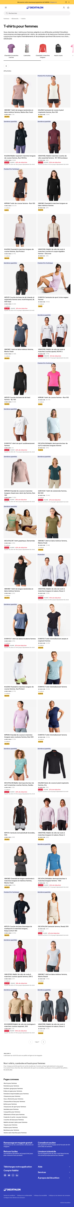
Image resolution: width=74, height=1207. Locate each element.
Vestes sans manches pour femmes (15, 1132)
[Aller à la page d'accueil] (34, 7)
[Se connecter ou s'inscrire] (64, 7)
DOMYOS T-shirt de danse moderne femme (20, 639)
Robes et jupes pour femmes (13, 1091)
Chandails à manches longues (43, 56)
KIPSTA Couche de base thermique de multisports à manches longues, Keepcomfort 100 (18, 929)
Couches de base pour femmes (14, 1119)
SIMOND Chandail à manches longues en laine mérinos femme (53, 204)
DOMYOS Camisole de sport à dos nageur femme (53, 298)
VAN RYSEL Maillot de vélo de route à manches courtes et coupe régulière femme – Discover (51, 251)
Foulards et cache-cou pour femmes (15, 1117)
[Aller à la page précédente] (30, 1042)
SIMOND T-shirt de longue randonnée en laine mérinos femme (18, 590)
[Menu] (6, 7)
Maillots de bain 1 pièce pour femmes (15, 1122)
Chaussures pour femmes (12, 1096)
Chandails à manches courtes (11, 56)
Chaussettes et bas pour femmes (14, 1101)
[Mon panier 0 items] (68, 7)
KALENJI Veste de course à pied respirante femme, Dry (53, 784)
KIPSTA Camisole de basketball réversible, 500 (19, 834)
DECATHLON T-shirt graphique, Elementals (19, 541)
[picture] (20, 91)
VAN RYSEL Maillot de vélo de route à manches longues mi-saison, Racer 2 (51, 590)
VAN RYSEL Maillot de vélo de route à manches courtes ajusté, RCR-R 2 (51, 350)
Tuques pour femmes (10, 1125)
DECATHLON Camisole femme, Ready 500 (53, 926)
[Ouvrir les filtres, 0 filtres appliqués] (6, 66)
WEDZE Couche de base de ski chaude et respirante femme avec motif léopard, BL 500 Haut (19, 299)
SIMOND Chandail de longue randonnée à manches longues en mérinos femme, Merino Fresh (19, 881)
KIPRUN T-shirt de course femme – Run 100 (19, 203)
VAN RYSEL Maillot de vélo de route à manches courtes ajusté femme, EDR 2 (18, 975)
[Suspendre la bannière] (66, 2)
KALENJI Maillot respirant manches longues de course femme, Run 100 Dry (20, 157)
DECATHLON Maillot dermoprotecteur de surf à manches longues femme (53, 444)
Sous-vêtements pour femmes (13, 1099)
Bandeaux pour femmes (11, 1130)
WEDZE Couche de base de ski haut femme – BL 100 (17, 398)
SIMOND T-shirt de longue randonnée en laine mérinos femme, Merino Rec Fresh (18, 111)
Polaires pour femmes (11, 1127)
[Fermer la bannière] (69, 2)
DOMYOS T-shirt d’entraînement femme (52, 687)
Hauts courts (58, 55)
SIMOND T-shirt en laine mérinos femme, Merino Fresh (18, 350)
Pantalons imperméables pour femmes (16, 1093)
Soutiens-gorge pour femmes (13, 1088)
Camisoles (27, 55)
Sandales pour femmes (11, 1109)
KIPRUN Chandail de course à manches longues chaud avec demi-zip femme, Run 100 (19, 493)
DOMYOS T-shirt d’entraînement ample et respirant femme (53, 640)
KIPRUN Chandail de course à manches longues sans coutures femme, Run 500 (18, 736)
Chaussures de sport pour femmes (15, 1106)
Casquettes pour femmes (12, 1112)
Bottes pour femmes (10, 1104)
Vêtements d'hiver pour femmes (14, 1114)
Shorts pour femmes (10, 1083)
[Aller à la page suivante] (43, 1042)
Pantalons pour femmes (11, 1086)
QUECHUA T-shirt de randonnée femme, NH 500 (52, 492)
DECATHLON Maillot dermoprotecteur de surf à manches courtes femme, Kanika (19, 784)
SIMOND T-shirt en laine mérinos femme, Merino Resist (52, 975)
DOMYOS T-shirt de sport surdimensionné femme (19, 444)
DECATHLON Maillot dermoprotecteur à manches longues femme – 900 (52, 880)
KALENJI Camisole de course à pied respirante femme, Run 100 (51, 111)
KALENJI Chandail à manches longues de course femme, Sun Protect (19, 250)
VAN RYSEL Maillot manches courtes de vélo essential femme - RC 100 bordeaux (53, 157)
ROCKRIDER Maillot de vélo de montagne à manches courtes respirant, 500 (19, 1025)
